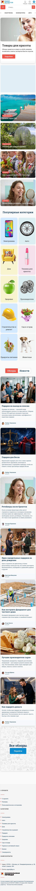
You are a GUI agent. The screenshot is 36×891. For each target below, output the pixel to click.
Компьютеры (20, 13)
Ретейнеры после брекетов (14, 506)
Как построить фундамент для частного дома (16, 610)
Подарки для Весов (11, 457)
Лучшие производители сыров (16, 657)
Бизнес (4, 849)
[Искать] (33, 7)
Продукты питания (8, 836)
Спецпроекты (6, 852)
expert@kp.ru (10, 869)
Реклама (5, 802)
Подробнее (9, 58)
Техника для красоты (9, 823)
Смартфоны (9, 13)
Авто (30, 13)
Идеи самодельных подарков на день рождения (17, 559)
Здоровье (5, 839)
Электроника (6, 817)
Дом (3, 826)
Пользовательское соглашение (12, 805)
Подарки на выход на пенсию (15, 406)
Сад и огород (6, 842)
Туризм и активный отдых (10, 846)
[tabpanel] (18, 40)
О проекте (5, 798)
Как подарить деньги (12, 707)
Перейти (18, 751)
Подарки (4, 833)
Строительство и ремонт (10, 830)
